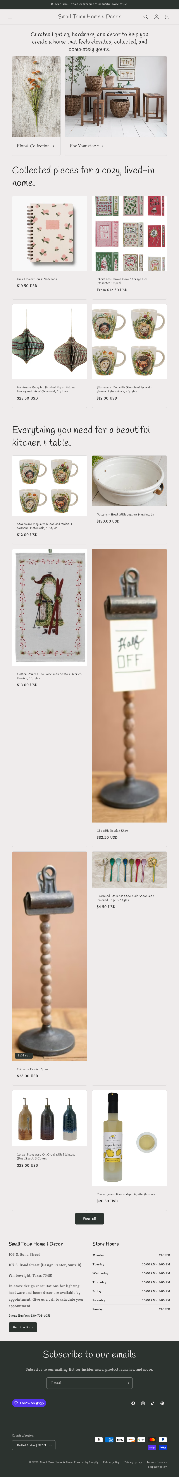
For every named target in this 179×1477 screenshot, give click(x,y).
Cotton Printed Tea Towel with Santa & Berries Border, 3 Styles (49, 676)
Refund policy (111, 1462)
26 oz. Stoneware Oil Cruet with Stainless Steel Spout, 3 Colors (46, 1157)
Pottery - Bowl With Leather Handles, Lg (125, 515)
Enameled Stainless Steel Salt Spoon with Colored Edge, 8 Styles (125, 898)
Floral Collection (33, 146)
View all (89, 1218)
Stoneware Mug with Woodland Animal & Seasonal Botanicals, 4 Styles (124, 390)
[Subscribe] (127, 1383)
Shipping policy (157, 1466)
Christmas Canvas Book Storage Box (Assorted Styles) (122, 281)
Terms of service (157, 1462)
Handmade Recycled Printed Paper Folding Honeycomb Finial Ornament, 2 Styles (46, 390)
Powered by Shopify (86, 1462)
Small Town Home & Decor (56, 1462)
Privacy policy (133, 1462)
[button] (10, 17)
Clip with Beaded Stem (112, 831)
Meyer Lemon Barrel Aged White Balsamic (126, 1195)
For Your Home (84, 146)
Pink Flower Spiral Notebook (37, 279)
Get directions (23, 1327)
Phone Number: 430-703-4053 (30, 1315)
